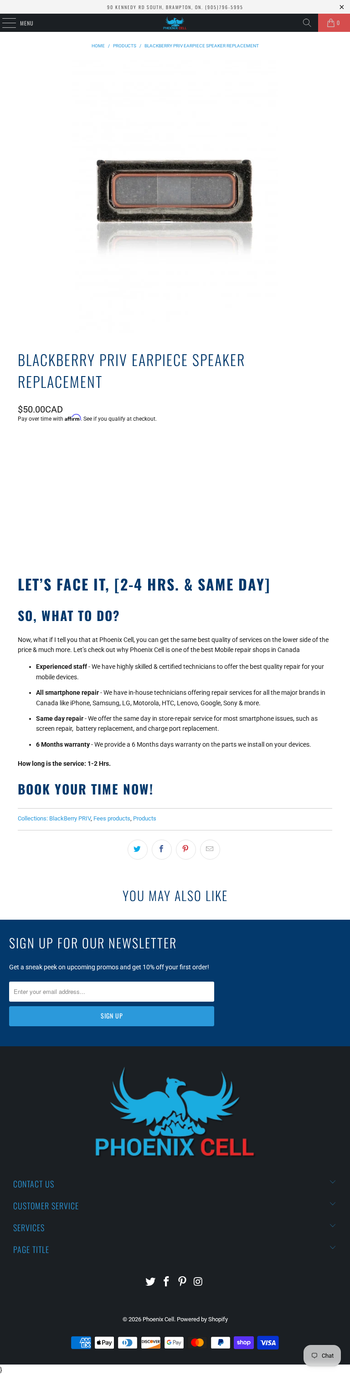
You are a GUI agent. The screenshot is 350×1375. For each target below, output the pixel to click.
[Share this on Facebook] (162, 850)
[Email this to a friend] (210, 850)
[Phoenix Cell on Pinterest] (183, 1282)
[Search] (307, 23)
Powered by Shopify (202, 1319)
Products (144, 818)
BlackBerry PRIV (70, 818)
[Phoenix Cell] (175, 23)
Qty (22, 443)
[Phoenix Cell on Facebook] (167, 1282)
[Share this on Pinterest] (186, 850)
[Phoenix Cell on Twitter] (151, 1282)
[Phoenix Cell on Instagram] (198, 1282)
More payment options (175, 532)
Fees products (111, 818)
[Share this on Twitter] (138, 850)
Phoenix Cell (158, 1319)
